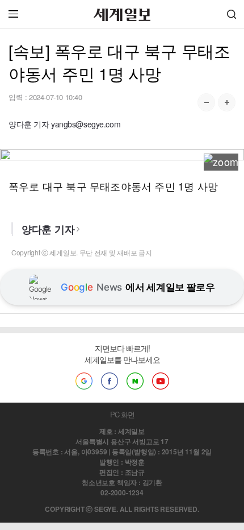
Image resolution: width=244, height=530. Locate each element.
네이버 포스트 (135, 381)
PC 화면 (122, 414)
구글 (83, 381)
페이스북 (109, 381)
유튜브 (160, 381)
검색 (231, 14)
